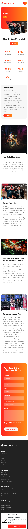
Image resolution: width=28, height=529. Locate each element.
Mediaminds (4, 465)
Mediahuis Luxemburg (7, 512)
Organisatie (4, 474)
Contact (3, 462)
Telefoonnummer (9, 401)
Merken (6, 10)
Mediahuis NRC (5, 509)
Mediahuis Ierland (6, 507)
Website (14, 43)
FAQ (2, 495)
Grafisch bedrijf (5, 477)
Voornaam (7, 375)
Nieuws (3, 460)
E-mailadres (7, 395)
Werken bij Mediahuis (6, 481)
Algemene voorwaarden (7, 488)
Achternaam (7, 382)
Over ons (3, 472)
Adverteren (4, 453)
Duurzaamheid (5, 479)
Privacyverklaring (5, 491)
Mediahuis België (5, 505)
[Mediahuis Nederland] (7, 3)
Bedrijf (5, 388)
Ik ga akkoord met (12, 423)
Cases (2, 458)
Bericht (6, 408)
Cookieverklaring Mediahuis (8, 493)
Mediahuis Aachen (6, 503)
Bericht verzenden (11, 429)
